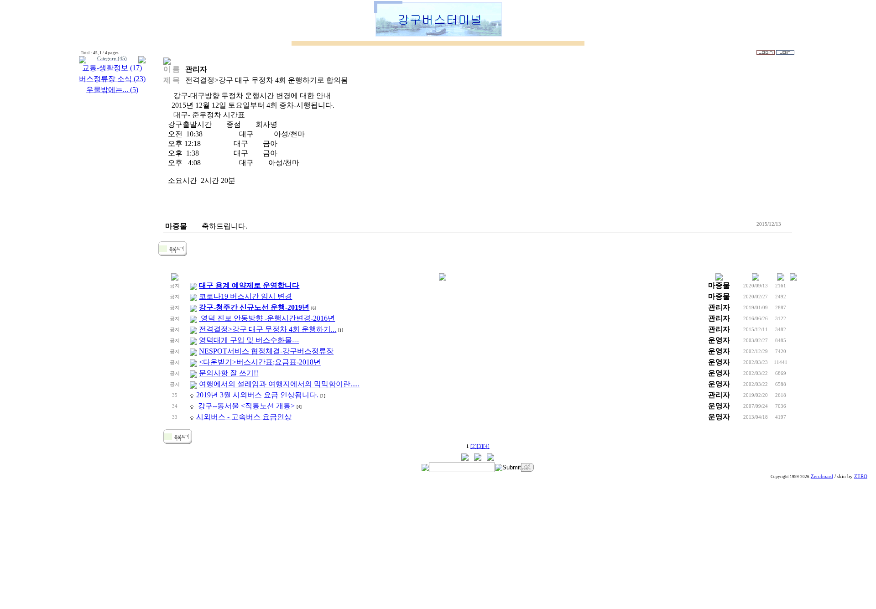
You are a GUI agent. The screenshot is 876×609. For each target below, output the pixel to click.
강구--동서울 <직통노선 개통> (245, 406)
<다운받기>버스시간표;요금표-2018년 (260, 362)
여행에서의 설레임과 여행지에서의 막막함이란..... (279, 384)
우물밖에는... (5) (112, 90)
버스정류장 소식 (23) (112, 79)
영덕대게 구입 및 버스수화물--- (249, 340)
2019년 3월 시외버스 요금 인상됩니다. (257, 395)
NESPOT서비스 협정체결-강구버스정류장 (266, 351)
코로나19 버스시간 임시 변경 (245, 296)
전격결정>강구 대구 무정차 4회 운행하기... (267, 329)
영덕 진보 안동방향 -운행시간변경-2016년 (267, 318)
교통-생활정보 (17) (112, 68)
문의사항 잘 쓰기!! (228, 373)
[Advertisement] (438, 545)
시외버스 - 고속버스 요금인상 (244, 417)
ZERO (860, 476)
